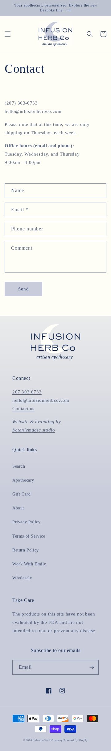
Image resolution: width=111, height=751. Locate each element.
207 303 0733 (27, 391)
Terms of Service (28, 536)
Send (23, 288)
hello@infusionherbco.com (40, 400)
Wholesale (22, 578)
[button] (7, 34)
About (18, 508)
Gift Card (21, 494)
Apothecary (23, 480)
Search (18, 466)
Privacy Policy (26, 522)
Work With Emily (29, 564)
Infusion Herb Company (48, 740)
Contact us (23, 408)
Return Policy (25, 550)
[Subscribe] (91, 667)
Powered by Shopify (76, 740)
